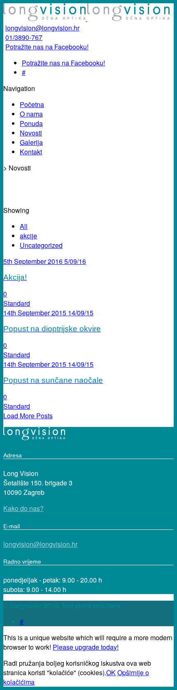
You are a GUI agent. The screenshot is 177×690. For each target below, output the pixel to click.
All (24, 226)
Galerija (31, 142)
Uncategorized (41, 245)
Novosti (31, 133)
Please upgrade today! (86, 647)
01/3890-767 (23, 37)
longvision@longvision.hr (42, 28)
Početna (32, 104)
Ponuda (31, 123)
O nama (31, 114)
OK (111, 672)
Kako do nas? (23, 508)
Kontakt (31, 151)
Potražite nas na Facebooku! (46, 46)
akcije (28, 235)
